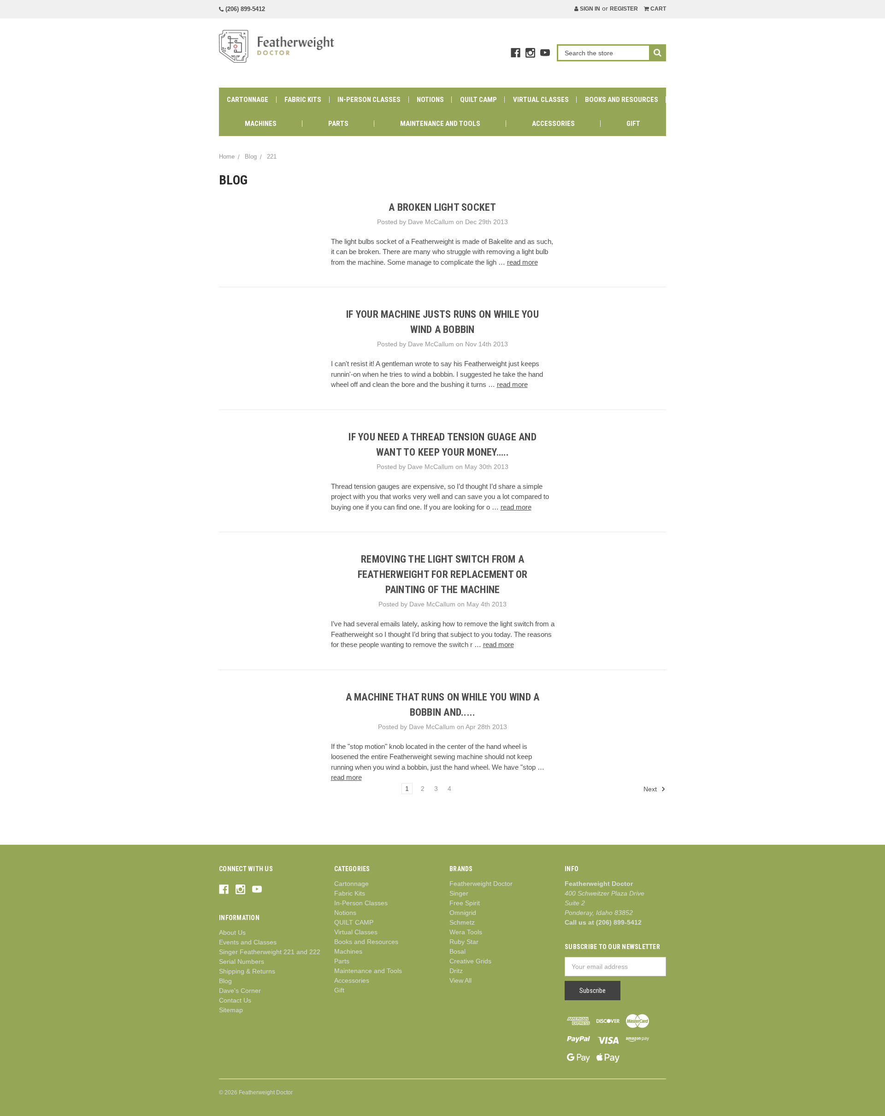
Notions (430, 99)
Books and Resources (621, 99)
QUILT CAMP (478, 99)
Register (624, 9)
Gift (633, 123)
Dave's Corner (240, 990)
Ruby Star (463, 941)
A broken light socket (442, 207)
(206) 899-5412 (244, 9)
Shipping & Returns (247, 971)
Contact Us (235, 1000)
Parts (338, 123)
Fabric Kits (302, 99)
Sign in (589, 9)
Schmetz (462, 922)
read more (522, 262)
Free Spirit (464, 903)
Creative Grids (470, 961)
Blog (225, 981)
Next (651, 789)
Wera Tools (465, 932)
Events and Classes (248, 942)
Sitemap (231, 1010)
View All (460, 980)
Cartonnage (247, 99)
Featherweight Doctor (481, 883)
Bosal (457, 951)
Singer (458, 893)
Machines (261, 123)
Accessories (553, 123)
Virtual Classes (541, 99)
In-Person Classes (369, 99)
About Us (232, 932)
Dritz (456, 970)
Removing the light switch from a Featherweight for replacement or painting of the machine (443, 574)
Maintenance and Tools (440, 123)
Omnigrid (462, 912)
